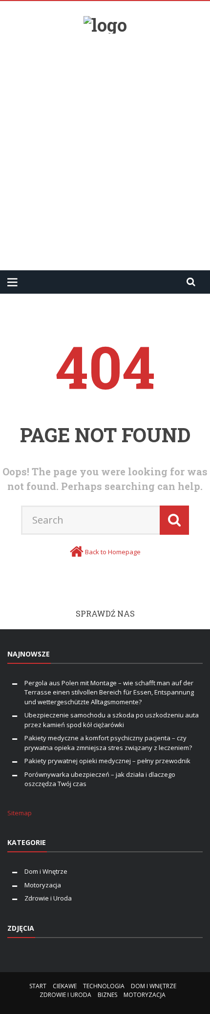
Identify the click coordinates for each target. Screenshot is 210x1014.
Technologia (104, 986)
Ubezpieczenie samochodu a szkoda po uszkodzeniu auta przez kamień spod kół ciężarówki (111, 720)
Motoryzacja (42, 885)
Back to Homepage (113, 551)
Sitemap (19, 812)
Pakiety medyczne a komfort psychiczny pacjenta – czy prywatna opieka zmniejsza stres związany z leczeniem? (108, 742)
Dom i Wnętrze (45, 871)
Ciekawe (65, 986)
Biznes (107, 995)
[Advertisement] (105, 148)
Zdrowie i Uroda (48, 898)
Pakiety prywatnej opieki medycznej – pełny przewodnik (107, 760)
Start (37, 986)
